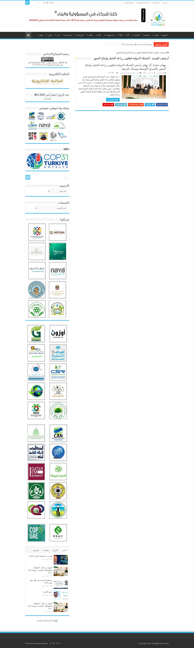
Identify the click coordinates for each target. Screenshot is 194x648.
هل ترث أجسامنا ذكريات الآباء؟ (40, 556)
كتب (58, 35)
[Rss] (52, 2)
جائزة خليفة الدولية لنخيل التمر (129, 73)
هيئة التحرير (160, 73)
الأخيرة (64, 550)
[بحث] (27, 2)
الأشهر (55, 550)
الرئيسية (164, 35)
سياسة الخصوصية (143, 3)
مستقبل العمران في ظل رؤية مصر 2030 (137, 44)
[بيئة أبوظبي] (158, 17)
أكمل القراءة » (113, 100)
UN (128, 35)
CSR (120, 35)
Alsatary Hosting (41, 643)
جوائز (41, 35)
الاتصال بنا (155, 3)
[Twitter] (47, 2)
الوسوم (36, 550)
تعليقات (46, 550)
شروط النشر (129, 3)
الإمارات (137, 35)
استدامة (147, 35)
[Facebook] (50, 2)
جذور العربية (47, 592)
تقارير (50, 35)
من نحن (164, 3)
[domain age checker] (47, 620)
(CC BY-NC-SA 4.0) (39, 65)
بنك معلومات (110, 35)
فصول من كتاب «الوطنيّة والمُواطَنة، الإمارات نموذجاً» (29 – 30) (40, 606)
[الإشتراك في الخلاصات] (76, 58)
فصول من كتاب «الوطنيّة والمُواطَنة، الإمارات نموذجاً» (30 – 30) (40, 570)
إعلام (99, 35)
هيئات (156, 35)
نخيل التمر (80, 35)
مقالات (90, 35)
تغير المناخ (68, 35)
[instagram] (44, 2)
